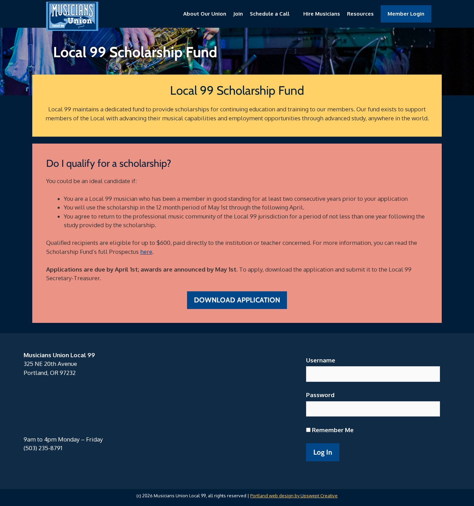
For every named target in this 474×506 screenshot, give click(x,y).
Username (320, 360)
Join (238, 13)
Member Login (406, 13)
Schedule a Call (269, 13)
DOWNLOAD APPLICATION (237, 299)
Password (320, 394)
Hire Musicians (321, 13)
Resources (360, 13)
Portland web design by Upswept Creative (294, 495)
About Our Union (204, 13)
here (146, 251)
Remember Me (332, 430)
